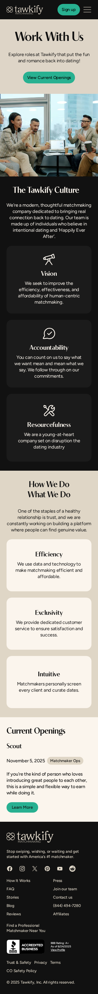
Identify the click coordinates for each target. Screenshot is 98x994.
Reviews (14, 914)
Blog (10, 905)
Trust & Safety (19, 962)
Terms (55, 962)
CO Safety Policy (22, 970)
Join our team (65, 889)
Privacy (40, 962)
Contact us (62, 897)
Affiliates (61, 914)
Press (57, 880)
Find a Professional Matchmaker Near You (26, 928)
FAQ (10, 889)
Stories (13, 897)
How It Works (18, 880)
